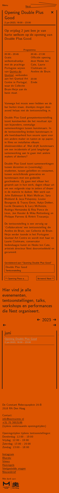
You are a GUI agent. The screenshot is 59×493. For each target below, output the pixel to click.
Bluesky (6, 458)
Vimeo (6, 461)
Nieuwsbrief (9, 472)
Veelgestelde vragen (14, 468)
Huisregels (8, 465)
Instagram (8, 454)
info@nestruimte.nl (13, 419)
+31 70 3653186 (12, 422)
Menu (5, 5)
